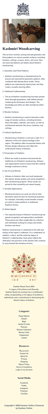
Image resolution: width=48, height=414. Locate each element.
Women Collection (24, 330)
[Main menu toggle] (42, 9)
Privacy (24, 359)
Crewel (24, 338)
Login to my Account (24, 370)
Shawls (24, 319)
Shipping (24, 362)
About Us (24, 356)
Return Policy (24, 364)
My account (24, 351)
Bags (24, 321)
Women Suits (24, 332)
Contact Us (24, 353)
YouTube (24, 394)
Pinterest (24, 391)
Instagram (24, 388)
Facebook (24, 383)
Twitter (24, 386)
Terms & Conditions (24, 367)
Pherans (24, 327)
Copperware (24, 335)
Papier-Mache (24, 316)
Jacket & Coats (24, 324)
